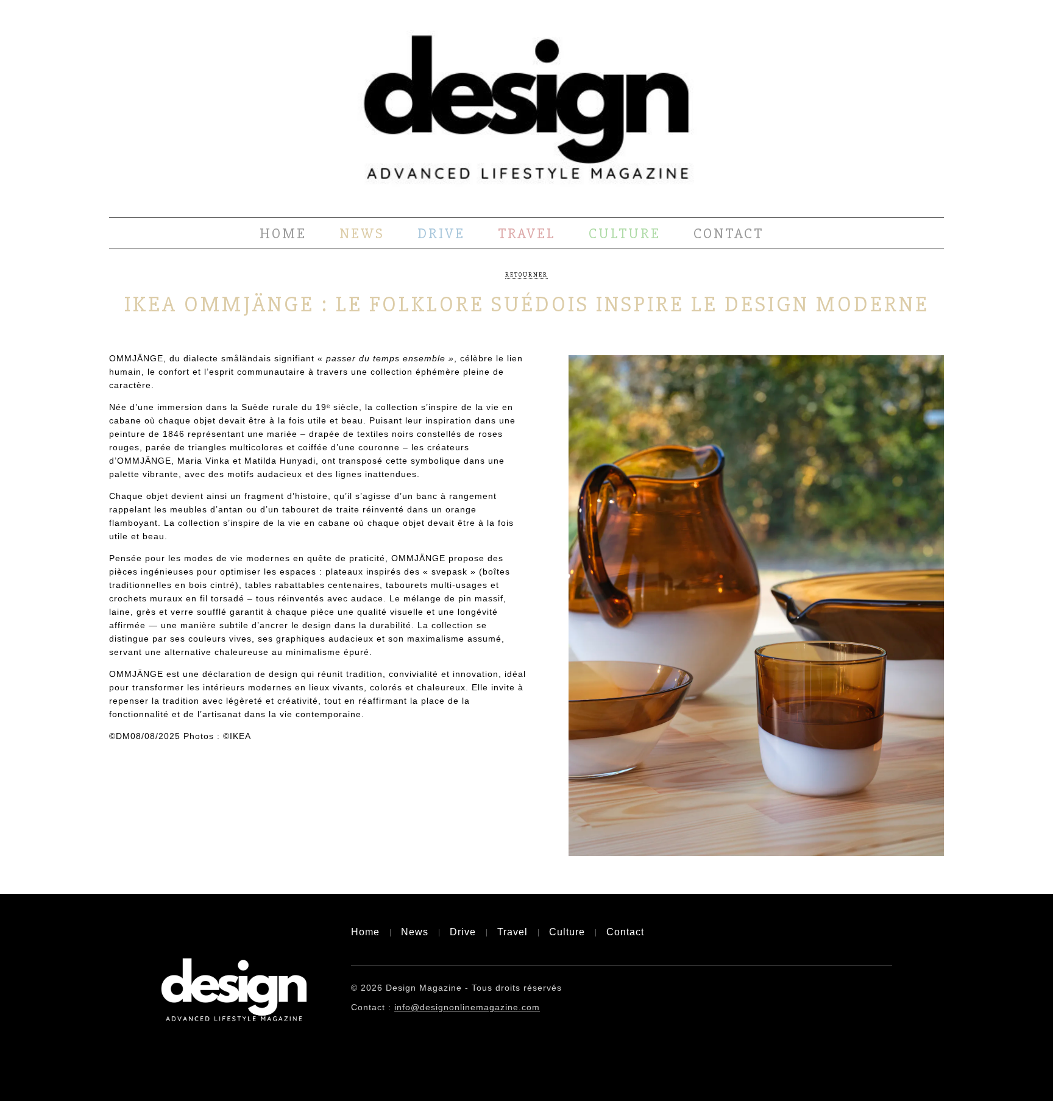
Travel (527, 234)
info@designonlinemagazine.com (467, 1007)
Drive (441, 234)
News (362, 234)
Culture (625, 234)
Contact (728, 234)
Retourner (526, 274)
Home (283, 234)
